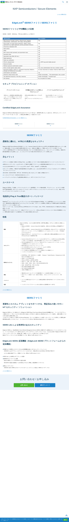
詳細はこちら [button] (5, 520)
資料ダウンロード (45, 385)
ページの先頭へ (66, 517)
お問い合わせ (24, 385)
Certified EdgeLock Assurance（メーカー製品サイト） (15, 117)
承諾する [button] (65, 519)
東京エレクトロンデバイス (11, 2)
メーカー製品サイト (7, 289)
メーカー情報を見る (61, 14)
